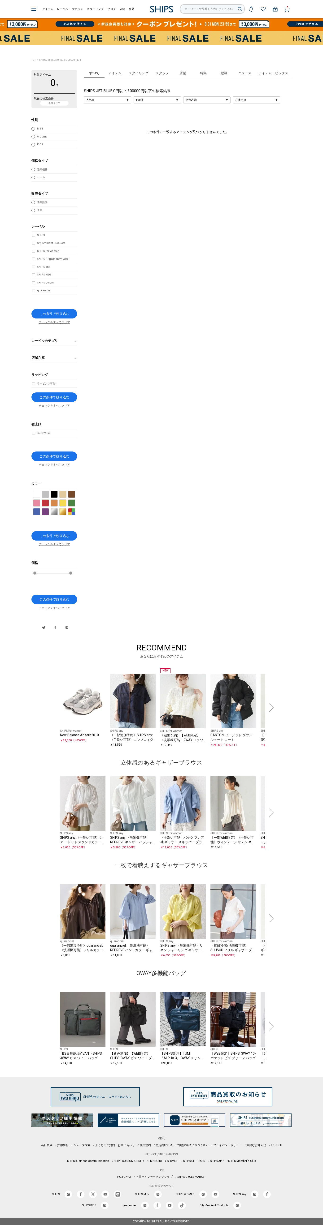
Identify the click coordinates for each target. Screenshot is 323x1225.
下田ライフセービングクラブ (154, 1176)
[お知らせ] (251, 9)
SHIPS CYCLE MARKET (191, 1176)
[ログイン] (275, 9)
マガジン (77, 9)
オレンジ (57, 503)
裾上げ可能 (43, 432)
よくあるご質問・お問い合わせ (115, 1145)
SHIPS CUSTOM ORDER (129, 1161)
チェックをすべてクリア (54, 322)
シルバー (57, 512)
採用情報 (63, 1145)
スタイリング (95, 9)
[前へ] (53, 708)
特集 (203, 73)
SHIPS (41, 235)
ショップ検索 (81, 1145)
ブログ (111, 9)
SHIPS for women (48, 251)
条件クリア (54, 103)
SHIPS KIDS (44, 274)
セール (41, 177)
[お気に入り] (263, 9)
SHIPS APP (216, 1161)
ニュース (244, 73)
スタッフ (162, 73)
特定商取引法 (164, 1145)
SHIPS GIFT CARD (194, 1161)
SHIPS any (43, 266)
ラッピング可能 (46, 383)
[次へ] (270, 708)
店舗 (122, 9)
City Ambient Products (51, 243)
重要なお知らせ (256, 1145)
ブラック (57, 494)
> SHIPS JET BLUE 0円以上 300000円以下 (59, 60)
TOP (33, 60)
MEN (40, 128)
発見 (131, 9)
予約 (39, 210)
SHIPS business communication (88, 1161)
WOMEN (42, 136)
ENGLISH (276, 1145)
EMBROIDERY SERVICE (163, 1161)
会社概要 (46, 1145)
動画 (224, 73)
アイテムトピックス (273, 73)
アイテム (47, 9)
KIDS (40, 144)
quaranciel (44, 290)
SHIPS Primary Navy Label (53, 258)
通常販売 (42, 202)
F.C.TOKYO (124, 1176)
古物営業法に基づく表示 (193, 1145)
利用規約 (145, 1145)
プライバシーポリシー (227, 1145)
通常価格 (42, 169)
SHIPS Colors (45, 282)
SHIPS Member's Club (242, 1161)
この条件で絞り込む (54, 314)
